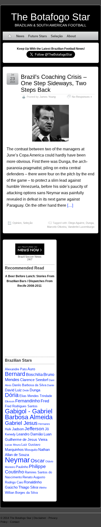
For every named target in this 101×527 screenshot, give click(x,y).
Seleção (57, 36)
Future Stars (37, 36)
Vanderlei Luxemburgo (81, 226)
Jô (47, 429)
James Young (47, 96)
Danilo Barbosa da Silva (29, 385)
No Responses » (82, 96)
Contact (14, 521)
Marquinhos (14, 449)
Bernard (15, 374)
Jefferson (34, 428)
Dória (12, 395)
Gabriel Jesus (21, 423)
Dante (50, 385)
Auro (31, 369)
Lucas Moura (13, 444)
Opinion (17, 222)
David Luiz (13, 390)
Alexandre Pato (16, 369)
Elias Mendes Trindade (35, 396)
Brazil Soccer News (29, 256)
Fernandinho (27, 400)
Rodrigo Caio (14, 482)
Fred (45, 401)
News (20, 36)
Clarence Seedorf (34, 380)
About (71, 36)
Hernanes (44, 423)
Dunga (90, 222)
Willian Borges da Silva (21, 492)
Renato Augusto (34, 477)
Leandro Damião (29, 434)
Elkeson (9, 401)
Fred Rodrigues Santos (21, 406)
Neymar (17, 460)
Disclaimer (40, 517)
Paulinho (22, 467)
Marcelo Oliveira (56, 226)
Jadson (18, 429)
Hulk (8, 429)
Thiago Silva (28, 487)
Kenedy (10, 434)
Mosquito (31, 450)
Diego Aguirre (76, 222)
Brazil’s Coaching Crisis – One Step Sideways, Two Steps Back (54, 83)
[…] (70, 205)
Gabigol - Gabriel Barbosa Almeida (28, 414)
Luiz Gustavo (30, 444)
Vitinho (43, 487)
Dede (26, 390)
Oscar (38, 460)
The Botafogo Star (50, 17)
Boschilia (34, 374)
